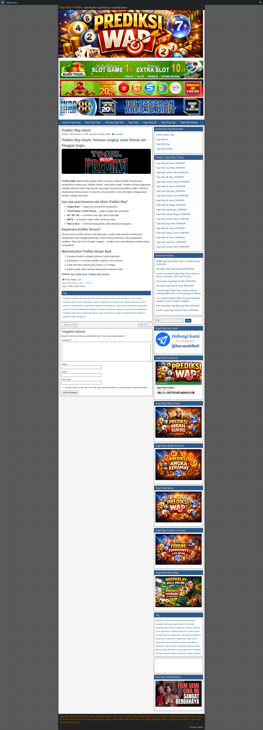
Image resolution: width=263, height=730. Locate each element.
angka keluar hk (78, 306)
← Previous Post (68, 325)
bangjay (74, 317)
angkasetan (92, 309)
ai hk (132, 298)
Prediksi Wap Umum (76, 130)
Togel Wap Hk (149, 122)
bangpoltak (81, 317)
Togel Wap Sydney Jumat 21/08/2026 (172, 233)
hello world (160, 306)
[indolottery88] (131, 115)
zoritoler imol (161, 273)
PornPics (160, 310)
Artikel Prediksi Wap (101, 134)
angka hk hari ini (107, 302)
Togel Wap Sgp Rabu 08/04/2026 (179, 269)
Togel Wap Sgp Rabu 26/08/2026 (170, 168)
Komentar (67, 340)
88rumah (99, 298)
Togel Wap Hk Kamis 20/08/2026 (170, 237)
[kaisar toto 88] (131, 96)
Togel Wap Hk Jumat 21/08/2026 (170, 228)
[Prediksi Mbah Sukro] (178, 437)
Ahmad (159, 281)
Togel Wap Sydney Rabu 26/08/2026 (172, 172)
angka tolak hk (77, 313)
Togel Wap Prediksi (70, 7)
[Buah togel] (131, 78)
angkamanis (132, 306)
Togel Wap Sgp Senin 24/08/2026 (170, 191)
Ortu (158, 269)
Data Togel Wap (92, 122)
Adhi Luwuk (116, 298)
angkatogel (67, 313)
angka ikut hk (118, 302)
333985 (159, 261)
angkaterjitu (142, 309)
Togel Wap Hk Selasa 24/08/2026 (170, 186)
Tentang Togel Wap (114, 122)
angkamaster (142, 306)
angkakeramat (100, 306)
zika (158, 286)
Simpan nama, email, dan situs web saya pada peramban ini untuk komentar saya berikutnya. (106, 387)
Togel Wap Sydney (189, 122)
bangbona (66, 317)
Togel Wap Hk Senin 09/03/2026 (179, 286)
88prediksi (91, 298)
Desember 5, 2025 (80, 134)
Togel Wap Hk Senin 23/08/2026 (170, 200)
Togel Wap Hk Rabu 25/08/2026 (170, 177)
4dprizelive (67, 298)
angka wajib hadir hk (90, 313)
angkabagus (88, 302)
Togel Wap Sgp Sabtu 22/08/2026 (171, 223)
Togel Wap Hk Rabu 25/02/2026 (182, 281)
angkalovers (111, 306)
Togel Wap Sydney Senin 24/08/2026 (172, 196)
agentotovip (125, 298)
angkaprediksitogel (81, 309)
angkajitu (127, 302)
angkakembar (90, 306)
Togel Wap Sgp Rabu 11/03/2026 (185, 306)
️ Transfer (160, 290)
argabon (119, 313)
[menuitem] (2, 2)
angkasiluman (110, 309)
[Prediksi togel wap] (178, 522)
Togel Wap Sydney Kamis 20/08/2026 (172, 247)
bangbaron (141, 313)
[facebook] (178, 395)
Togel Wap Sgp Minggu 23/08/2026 (171, 210)
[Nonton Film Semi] (178, 706)
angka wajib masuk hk (107, 313)
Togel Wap (133, 122)
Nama (65, 364)
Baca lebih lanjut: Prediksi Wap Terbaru (90, 274)
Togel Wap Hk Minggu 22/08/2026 (171, 205)
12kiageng (75, 298)
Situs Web (66, 379)
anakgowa (66, 302)
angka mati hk (68, 309)
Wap (66, 134)
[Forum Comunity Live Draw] (178, 564)
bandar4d (133, 313)
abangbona (107, 298)
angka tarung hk (132, 309)
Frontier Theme (196, 727)
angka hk (96, 302)
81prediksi (83, 298)
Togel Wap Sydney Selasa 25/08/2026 (173, 182)
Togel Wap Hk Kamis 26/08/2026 (170, 163)
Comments (119, 134)
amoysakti (138, 298)
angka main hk (121, 306)
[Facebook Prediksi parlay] (178, 606)
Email (65, 372)
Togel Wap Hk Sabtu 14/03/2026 (184, 310)
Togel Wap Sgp (168, 122)
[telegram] (178, 349)
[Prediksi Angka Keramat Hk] (178, 479)
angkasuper (120, 309)
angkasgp (101, 309)
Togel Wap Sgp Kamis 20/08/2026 (171, 242)
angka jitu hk (135, 302)
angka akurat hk (77, 302)
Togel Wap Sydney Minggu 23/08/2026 (173, 214)
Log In (158, 298)
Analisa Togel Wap (71, 122)
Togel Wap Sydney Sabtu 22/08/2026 (172, 219)
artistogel (125, 313)
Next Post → (145, 325)
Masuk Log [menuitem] (11, 2)
